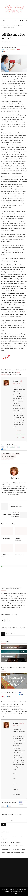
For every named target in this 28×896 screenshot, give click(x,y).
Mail (17, 430)
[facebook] (2, 620)
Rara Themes (16, 891)
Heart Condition (5, 538)
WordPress (14, 893)
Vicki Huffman (5, 842)
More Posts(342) (21, 437)
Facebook (23, 434)
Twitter (18, 434)
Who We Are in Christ (8, 456)
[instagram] (5, 620)
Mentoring (16, 453)
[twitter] (9, 620)
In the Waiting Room (19, 849)
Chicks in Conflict (19, 555)
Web (20, 430)
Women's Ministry (7, 459)
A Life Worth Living (16, 842)
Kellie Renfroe (7, 42)
